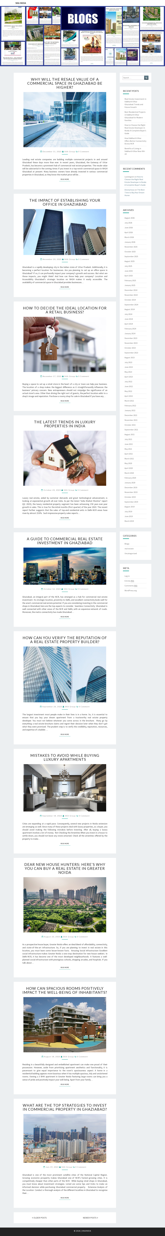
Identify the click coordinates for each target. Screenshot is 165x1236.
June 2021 (129, 444)
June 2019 (129, 516)
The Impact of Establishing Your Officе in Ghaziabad (64, 202)
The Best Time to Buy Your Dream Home (135, 192)
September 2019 (131, 502)
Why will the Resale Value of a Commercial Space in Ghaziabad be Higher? (64, 83)
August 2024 (130, 309)
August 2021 (130, 434)
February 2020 (130, 478)
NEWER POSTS (90, 1217)
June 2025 (129, 271)
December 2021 (131, 415)
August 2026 (130, 218)
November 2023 (131, 343)
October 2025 (130, 251)
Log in (127, 576)
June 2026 (129, 227)
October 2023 (130, 348)
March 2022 (129, 401)
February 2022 (130, 405)
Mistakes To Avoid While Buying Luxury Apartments (64, 757)
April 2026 (129, 232)
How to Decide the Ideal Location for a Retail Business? (65, 310)
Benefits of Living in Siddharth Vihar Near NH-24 (135, 151)
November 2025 (131, 247)
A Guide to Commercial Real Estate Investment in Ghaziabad (65, 541)
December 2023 (131, 338)
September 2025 (131, 256)
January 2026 (130, 242)
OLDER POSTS (40, 1217)
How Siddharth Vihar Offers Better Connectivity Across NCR (135, 141)
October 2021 (130, 425)
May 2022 (128, 391)
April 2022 (129, 396)
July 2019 (128, 511)
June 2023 (129, 367)
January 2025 (130, 285)
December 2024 (131, 290)
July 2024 (128, 314)
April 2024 (129, 324)
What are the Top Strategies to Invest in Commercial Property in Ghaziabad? (65, 1107)
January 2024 (130, 333)
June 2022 (129, 386)
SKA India (20, 2)
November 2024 (131, 295)
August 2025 (130, 261)
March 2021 (129, 458)
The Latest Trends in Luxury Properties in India (65, 424)
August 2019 (130, 506)
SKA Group (69, 151)
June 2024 (129, 319)
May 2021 (128, 449)
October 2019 (130, 497)
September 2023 (131, 352)
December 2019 (131, 487)
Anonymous (129, 190)
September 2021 (131, 429)
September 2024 (131, 304)
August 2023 (130, 357)
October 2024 (130, 300)
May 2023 (128, 372)
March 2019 (129, 521)
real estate (129, 548)
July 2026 (128, 222)
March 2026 (129, 237)
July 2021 (128, 439)
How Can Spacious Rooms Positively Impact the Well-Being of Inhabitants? (64, 990)
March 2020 (129, 473)
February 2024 (130, 328)
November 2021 (131, 420)
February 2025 (130, 280)
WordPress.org (131, 590)
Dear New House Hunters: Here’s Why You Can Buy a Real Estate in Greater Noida (64, 868)
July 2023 (128, 362)
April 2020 (129, 468)
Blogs (127, 544)
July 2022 (128, 381)
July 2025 (128, 266)
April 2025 (129, 275)
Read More (65, 179)
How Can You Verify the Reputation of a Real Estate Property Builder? (65, 640)
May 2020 (128, 463)
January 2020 (130, 482)
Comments (131, 585)
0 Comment (83, 151)
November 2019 (131, 492)
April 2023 (129, 376)
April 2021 (129, 454)
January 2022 (130, 410)
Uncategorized (131, 553)
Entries (129, 581)
